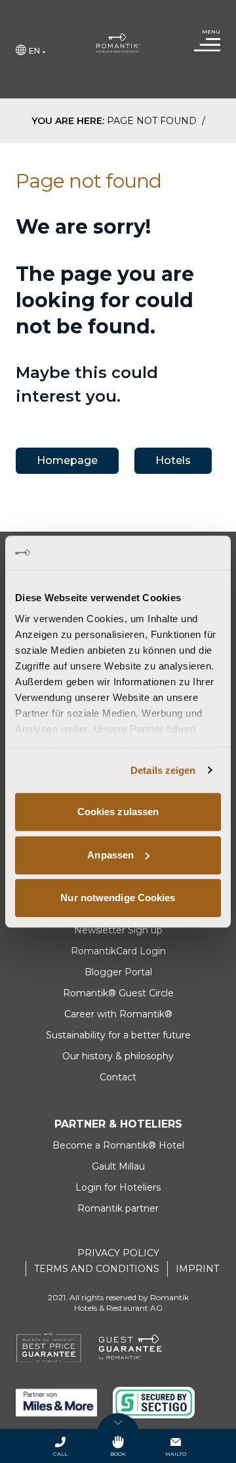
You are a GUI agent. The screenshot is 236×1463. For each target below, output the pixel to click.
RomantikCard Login (118, 951)
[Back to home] (118, 43)
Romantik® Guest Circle (118, 993)
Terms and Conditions (96, 1269)
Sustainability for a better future (118, 1035)
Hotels (173, 460)
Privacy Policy (118, 1253)
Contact (118, 1077)
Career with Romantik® (118, 1014)
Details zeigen (162, 770)
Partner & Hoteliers (118, 1124)
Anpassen (110, 854)
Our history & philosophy (118, 1056)
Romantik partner (118, 1208)
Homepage (67, 460)
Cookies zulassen (118, 811)
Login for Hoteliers (118, 1187)
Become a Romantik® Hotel (118, 1145)
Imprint (197, 1269)
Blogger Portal (118, 972)
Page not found (153, 121)
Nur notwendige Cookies (117, 897)
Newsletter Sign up (118, 930)
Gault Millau (118, 1166)
